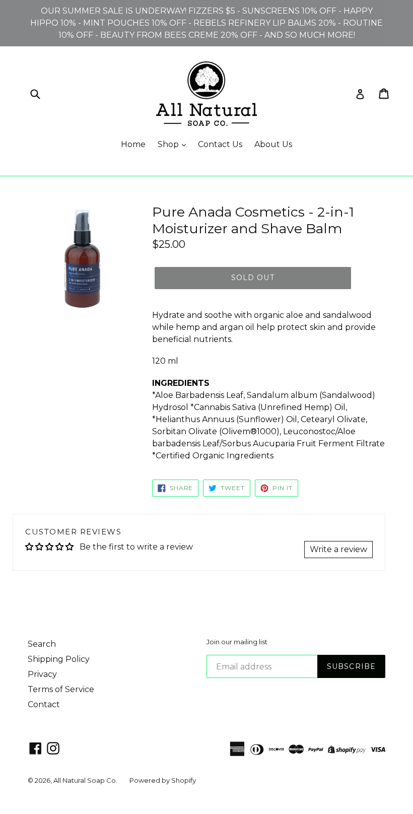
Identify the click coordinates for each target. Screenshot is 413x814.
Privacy (42, 674)
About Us (273, 144)
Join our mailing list (236, 642)
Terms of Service (61, 689)
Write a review (338, 549)
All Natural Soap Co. (85, 780)
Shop (169, 144)
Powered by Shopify (162, 780)
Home (133, 144)
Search (42, 644)
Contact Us (220, 144)
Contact (44, 704)
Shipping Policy (59, 659)
